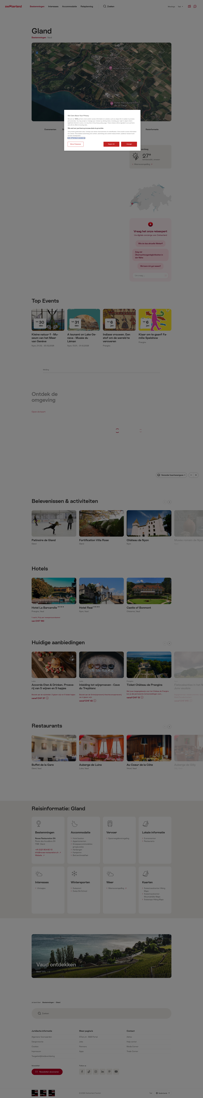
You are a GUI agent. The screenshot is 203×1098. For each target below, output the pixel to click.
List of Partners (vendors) (76, 138)
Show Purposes (75, 144)
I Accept (129, 144)
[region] (102, 130)
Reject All (111, 144)
